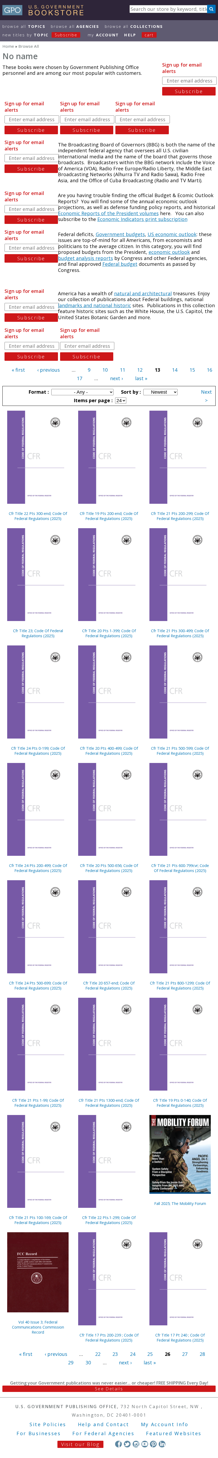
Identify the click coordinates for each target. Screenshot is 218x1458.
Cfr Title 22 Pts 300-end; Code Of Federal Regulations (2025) (38, 516)
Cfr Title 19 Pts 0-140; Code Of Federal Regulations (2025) (180, 1103)
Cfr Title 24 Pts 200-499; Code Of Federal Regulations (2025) (38, 868)
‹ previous (48, 370)
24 (132, 1354)
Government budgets (120, 234)
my (103, 34)
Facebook (118, 1444)
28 (202, 1354)
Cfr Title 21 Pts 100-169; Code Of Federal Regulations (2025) (38, 1220)
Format (38, 392)
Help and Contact (103, 1424)
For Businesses (38, 1433)
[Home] (45, 13)
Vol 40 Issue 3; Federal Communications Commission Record (38, 1327)
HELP (130, 34)
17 (79, 378)
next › (116, 378)
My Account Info (165, 1424)
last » (141, 378)
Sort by (130, 392)
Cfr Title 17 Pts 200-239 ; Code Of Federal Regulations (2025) (109, 1338)
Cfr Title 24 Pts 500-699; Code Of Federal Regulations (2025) (38, 985)
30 (88, 1362)
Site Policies (48, 1424)
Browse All (23, 26)
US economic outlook (172, 234)
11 (122, 370)
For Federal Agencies (103, 1433)
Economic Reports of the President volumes (108, 213)
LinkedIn (162, 1444)
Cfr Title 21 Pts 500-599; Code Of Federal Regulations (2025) (180, 751)
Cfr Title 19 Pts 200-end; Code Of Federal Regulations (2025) (109, 516)
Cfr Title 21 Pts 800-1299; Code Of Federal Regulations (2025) (180, 985)
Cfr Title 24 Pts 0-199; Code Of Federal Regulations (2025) (38, 751)
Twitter (127, 1444)
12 (139, 370)
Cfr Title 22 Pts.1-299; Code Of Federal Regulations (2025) (109, 1220)
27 (184, 1354)
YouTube (144, 1444)
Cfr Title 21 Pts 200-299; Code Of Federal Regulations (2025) (180, 516)
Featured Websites (174, 1433)
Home (8, 46)
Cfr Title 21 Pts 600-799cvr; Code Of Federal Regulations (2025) (180, 868)
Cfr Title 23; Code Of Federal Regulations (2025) (38, 633)
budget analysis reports (85, 258)
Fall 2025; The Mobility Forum (180, 1203)
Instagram (136, 1444)
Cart (149, 34)
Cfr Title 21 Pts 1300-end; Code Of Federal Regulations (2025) (109, 1103)
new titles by (39, 34)
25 (150, 1354)
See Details (109, 1389)
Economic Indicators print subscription (142, 219)
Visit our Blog (80, 1444)
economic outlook (169, 252)
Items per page (92, 400)
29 (70, 1362)
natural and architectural (143, 293)
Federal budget (119, 264)
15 (192, 370)
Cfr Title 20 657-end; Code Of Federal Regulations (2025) (109, 985)
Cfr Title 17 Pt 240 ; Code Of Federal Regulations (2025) (180, 1338)
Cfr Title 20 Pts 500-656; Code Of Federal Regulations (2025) (109, 868)
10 (105, 370)
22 (97, 1354)
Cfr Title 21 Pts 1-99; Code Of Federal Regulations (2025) (38, 1103)
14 (174, 370)
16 (209, 370)
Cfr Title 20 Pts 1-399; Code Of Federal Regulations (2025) (109, 633)
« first (18, 370)
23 (115, 1354)
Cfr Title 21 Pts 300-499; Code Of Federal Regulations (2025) (180, 633)
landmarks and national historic (94, 305)
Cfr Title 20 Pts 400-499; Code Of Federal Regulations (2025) (109, 751)
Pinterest (153, 1444)
